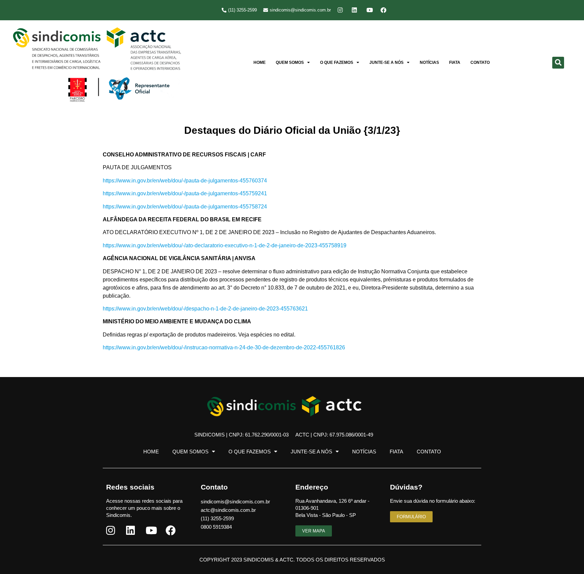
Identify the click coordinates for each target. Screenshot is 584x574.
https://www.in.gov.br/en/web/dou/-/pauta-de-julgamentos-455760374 (185, 180)
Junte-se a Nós (386, 62)
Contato (480, 62)
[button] (558, 63)
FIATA (454, 62)
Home (259, 62)
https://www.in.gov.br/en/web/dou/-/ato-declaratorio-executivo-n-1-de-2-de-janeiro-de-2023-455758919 (224, 245)
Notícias (429, 62)
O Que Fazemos (336, 62)
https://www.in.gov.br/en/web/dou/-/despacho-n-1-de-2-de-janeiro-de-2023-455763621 (205, 308)
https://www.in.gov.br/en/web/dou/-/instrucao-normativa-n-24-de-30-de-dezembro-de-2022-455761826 (224, 347)
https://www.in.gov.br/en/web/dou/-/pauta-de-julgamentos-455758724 (185, 206)
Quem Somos (290, 62)
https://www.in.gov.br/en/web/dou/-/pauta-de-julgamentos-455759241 (185, 193)
